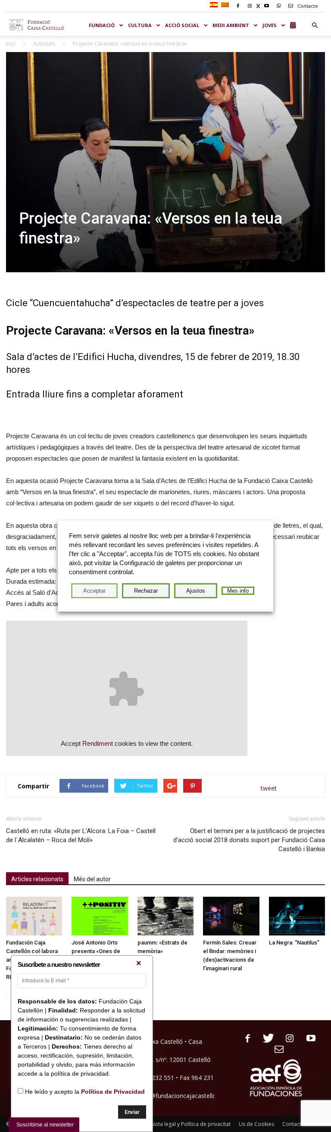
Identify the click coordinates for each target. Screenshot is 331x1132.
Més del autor (92, 879)
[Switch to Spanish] (215, 5)
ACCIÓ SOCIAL (182, 25)
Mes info (238, 591)
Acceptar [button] (94, 591)
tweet (269, 788)
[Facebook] (244, 1039)
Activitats (44, 43)
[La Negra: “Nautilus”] (297, 916)
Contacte (307, 6)
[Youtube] (307, 1039)
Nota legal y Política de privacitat (191, 1124)
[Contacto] (276, 1049)
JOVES (269, 25)
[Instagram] (286, 1039)
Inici (11, 43)
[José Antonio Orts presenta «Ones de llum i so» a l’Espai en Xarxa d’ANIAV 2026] (100, 916)
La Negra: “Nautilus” (294, 942)
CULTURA (140, 25)
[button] (314, 25)
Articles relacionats (37, 879)
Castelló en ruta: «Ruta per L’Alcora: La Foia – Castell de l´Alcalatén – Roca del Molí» (81, 835)
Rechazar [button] (146, 591)
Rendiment (97, 743)
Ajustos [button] (195, 591)
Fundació (102, 25)
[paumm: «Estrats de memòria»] (165, 916)
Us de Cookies (256, 1124)
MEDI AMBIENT (230, 25)
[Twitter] (265, 1039)
